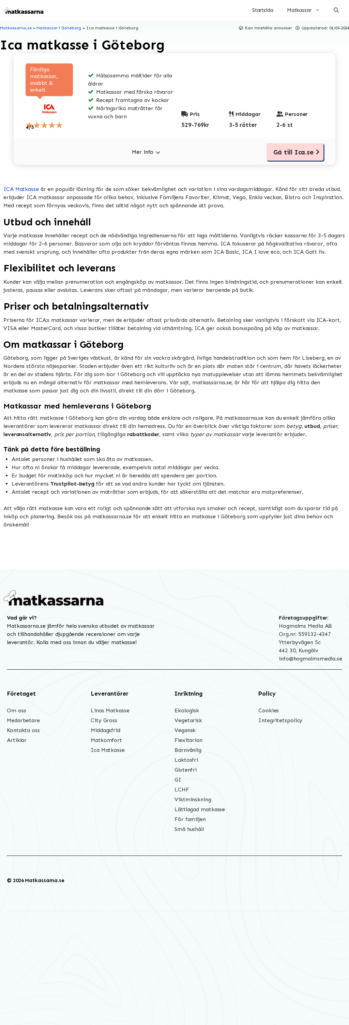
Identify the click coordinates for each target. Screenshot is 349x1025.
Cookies (268, 710)
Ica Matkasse (108, 750)
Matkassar (299, 10)
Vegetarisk (188, 720)
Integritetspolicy (280, 720)
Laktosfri (186, 760)
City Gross (104, 720)
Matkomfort (106, 740)
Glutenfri (185, 770)
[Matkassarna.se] (23, 10)
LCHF (181, 789)
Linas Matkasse (110, 710)
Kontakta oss (23, 730)
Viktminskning (192, 799)
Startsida (262, 10)
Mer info (142, 152)
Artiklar (17, 740)
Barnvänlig (187, 750)
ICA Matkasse (21, 189)
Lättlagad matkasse (199, 809)
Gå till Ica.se (293, 152)
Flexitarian (188, 740)
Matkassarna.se (16, 28)
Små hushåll (189, 829)
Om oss (16, 710)
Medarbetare (23, 720)
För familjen (190, 819)
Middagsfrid (105, 730)
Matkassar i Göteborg (58, 28)
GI (177, 779)
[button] (336, 10)
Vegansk (185, 730)
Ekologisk (186, 710)
